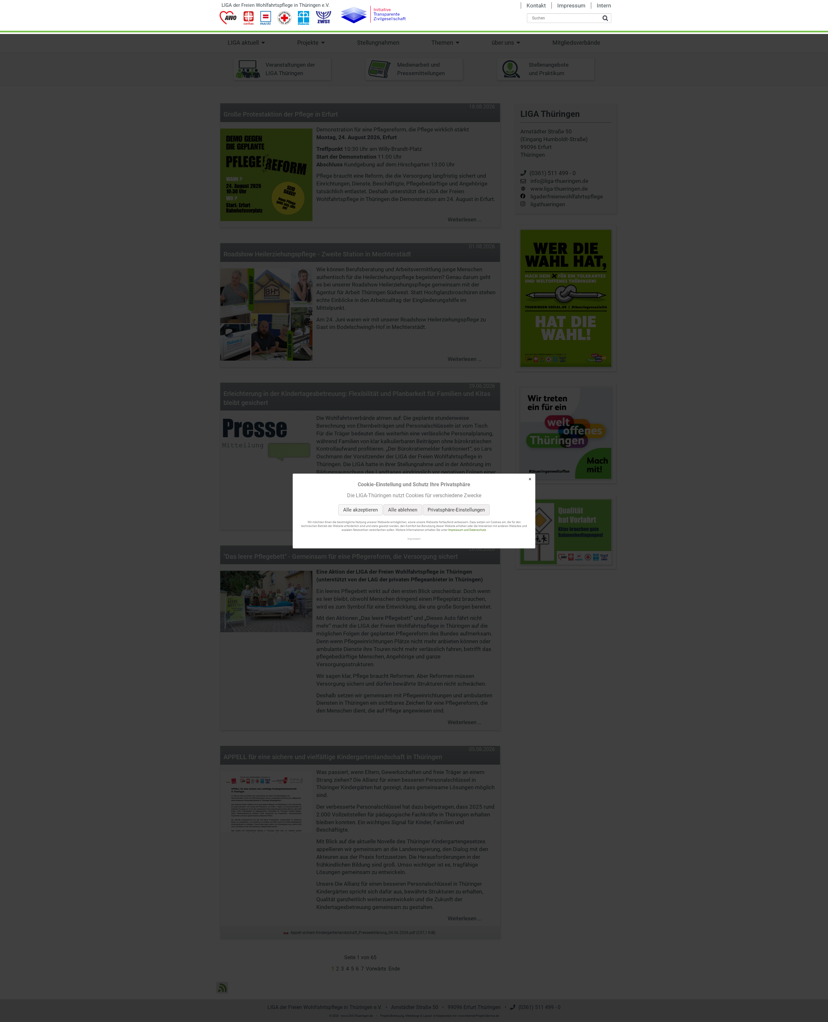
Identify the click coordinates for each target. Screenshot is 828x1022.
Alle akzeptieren (360, 510)
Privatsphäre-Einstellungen (456, 510)
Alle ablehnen (402, 510)
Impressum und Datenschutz (467, 530)
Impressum (414, 538)
